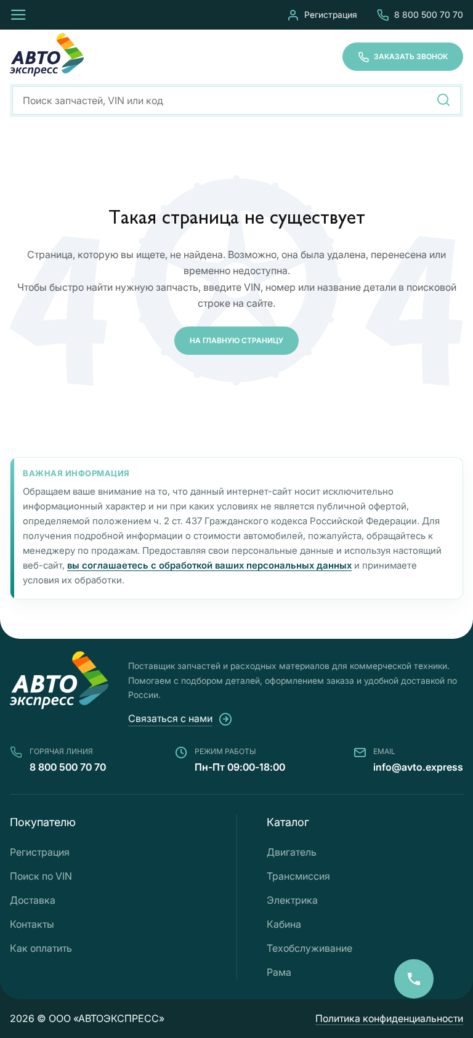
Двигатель (292, 852)
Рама (279, 972)
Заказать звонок (411, 56)
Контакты (32, 924)
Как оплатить (41, 948)
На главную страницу (236, 340)
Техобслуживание (309, 948)
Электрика (292, 900)
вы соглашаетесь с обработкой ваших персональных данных (209, 565)
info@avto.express (418, 767)
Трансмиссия (298, 876)
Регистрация (330, 14)
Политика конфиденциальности (389, 1018)
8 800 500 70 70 (428, 14)
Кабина (284, 924)
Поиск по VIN (41, 876)
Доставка (32, 900)
